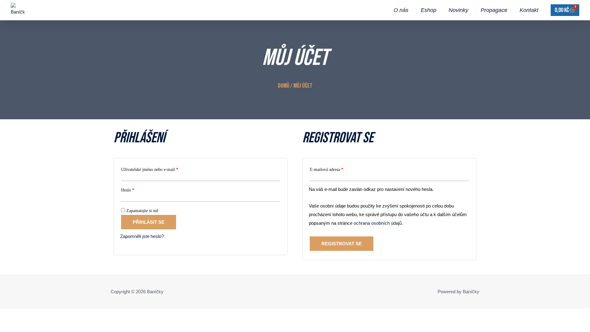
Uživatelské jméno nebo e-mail (156, 168)
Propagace (494, 10)
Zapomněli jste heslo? (142, 236)
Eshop (428, 10)
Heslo (134, 189)
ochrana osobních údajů (378, 223)
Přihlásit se (148, 222)
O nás (401, 10)
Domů (283, 85)
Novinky (458, 10)
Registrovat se (341, 243)
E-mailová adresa (333, 168)
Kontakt (529, 10)
